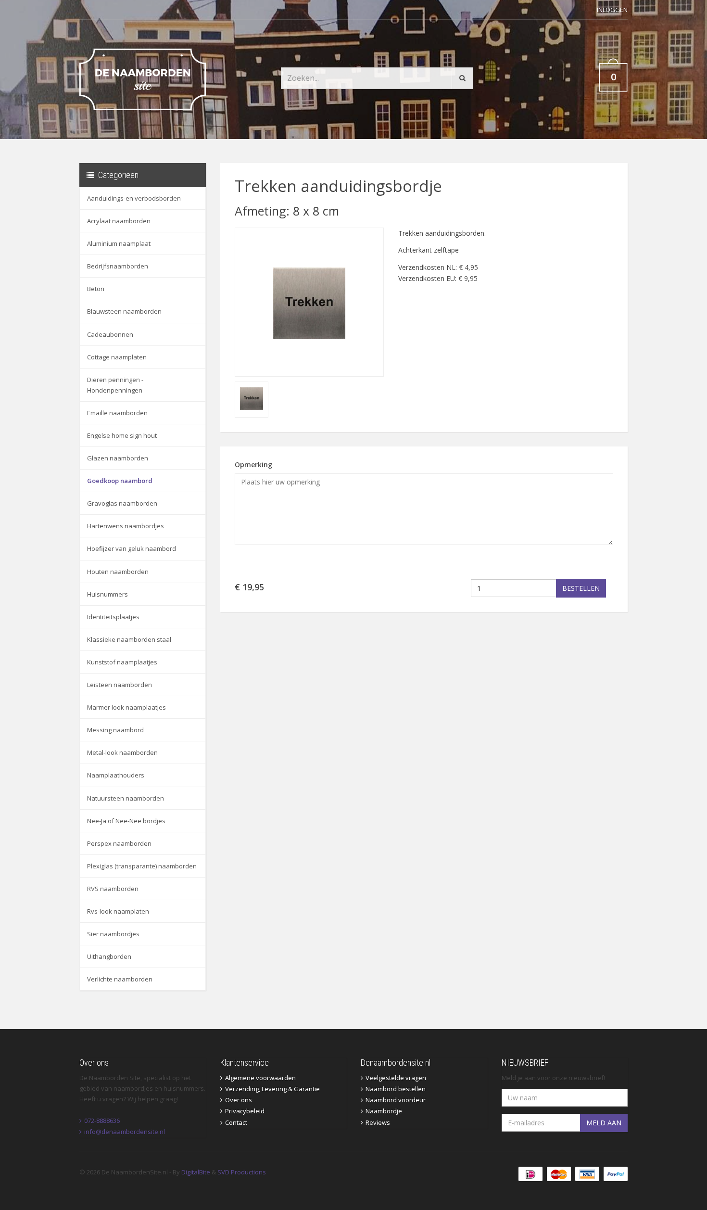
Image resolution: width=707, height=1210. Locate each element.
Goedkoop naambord (119, 480)
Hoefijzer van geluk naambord (131, 548)
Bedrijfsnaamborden (117, 266)
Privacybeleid (245, 1111)
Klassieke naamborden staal (129, 639)
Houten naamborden (118, 571)
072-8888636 (102, 1120)
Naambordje (384, 1111)
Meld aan (603, 1122)
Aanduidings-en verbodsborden (134, 198)
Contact (236, 1122)
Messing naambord (115, 730)
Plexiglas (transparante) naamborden (142, 866)
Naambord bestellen (396, 1088)
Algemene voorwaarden (260, 1077)
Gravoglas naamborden (122, 503)
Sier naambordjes (113, 934)
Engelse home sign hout (122, 435)
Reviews (378, 1122)
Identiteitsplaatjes (113, 616)
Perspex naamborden (119, 843)
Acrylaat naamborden (119, 221)
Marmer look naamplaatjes (126, 707)
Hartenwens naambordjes (125, 526)
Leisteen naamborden (119, 684)
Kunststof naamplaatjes (122, 662)
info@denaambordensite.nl (124, 1131)
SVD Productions (241, 1172)
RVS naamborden (113, 888)
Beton (95, 288)
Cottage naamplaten (117, 357)
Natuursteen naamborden (125, 798)
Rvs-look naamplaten (118, 911)
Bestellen (581, 588)
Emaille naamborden (117, 412)
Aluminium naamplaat (119, 243)
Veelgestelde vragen (396, 1077)
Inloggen (612, 9)
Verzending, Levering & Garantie (272, 1088)
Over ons (238, 1099)
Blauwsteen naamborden (124, 311)
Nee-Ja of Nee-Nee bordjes (126, 820)
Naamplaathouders (115, 775)
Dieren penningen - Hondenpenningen (115, 385)
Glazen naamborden (117, 458)
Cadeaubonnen (110, 334)
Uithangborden (109, 956)
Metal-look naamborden (122, 752)
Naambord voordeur (396, 1099)
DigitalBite (195, 1172)
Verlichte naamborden (119, 979)
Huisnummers (107, 594)
